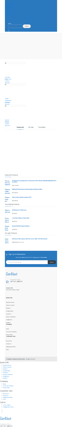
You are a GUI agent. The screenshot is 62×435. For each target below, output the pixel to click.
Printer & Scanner (9, 7)
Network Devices (9, 11)
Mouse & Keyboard (10, 317)
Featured (20, 127)
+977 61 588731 (7, 405)
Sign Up (52, 262)
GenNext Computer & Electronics (16, 359)
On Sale (31, 127)
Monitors (7, 5)
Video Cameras (39, 155)
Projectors (7, 13)
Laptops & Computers (28, 155)
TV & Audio (19, 134)
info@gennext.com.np (8, 407)
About (7, 329)
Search (9, 23)
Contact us (8, 343)
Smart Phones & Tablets (16, 155)
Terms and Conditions (11, 331)
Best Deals (8, 134)
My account (9, 341)
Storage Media (8, 9)
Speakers (8, 322)
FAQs (7, 349)
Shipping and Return (11, 346)
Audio (28, 134)
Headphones (9, 319)
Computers (50, 134)
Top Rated (41, 127)
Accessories (8, 15)
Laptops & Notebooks (10, 4)
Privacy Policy (9, 334)
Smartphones (38, 134)
